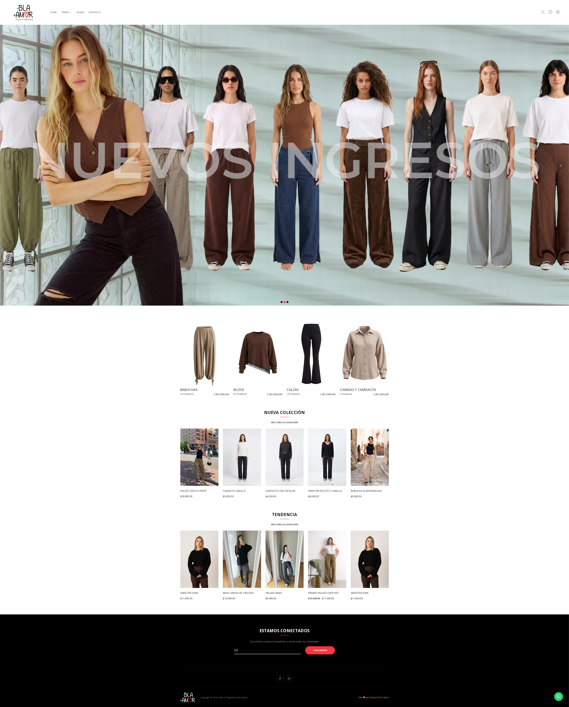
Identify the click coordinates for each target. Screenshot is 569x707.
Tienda (65, 12)
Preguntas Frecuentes (236, 697)
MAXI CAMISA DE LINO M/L (195, 593)
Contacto (94, 12)
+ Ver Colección (221, 394)
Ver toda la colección (284, 422)
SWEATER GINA (317, 593)
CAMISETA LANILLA (191, 491)
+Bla (220, 697)
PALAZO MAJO (231, 593)
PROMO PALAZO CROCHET (280, 593)
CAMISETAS (189, 389)
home (53, 12)
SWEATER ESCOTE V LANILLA (282, 491)
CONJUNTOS (349, 389)
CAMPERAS (242, 389)
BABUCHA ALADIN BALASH (323, 491)
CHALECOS (295, 389)
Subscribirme (320, 650)
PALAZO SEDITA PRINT (364, 491)
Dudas (80, 12)
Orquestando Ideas (379, 697)
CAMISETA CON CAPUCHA (238, 491)
